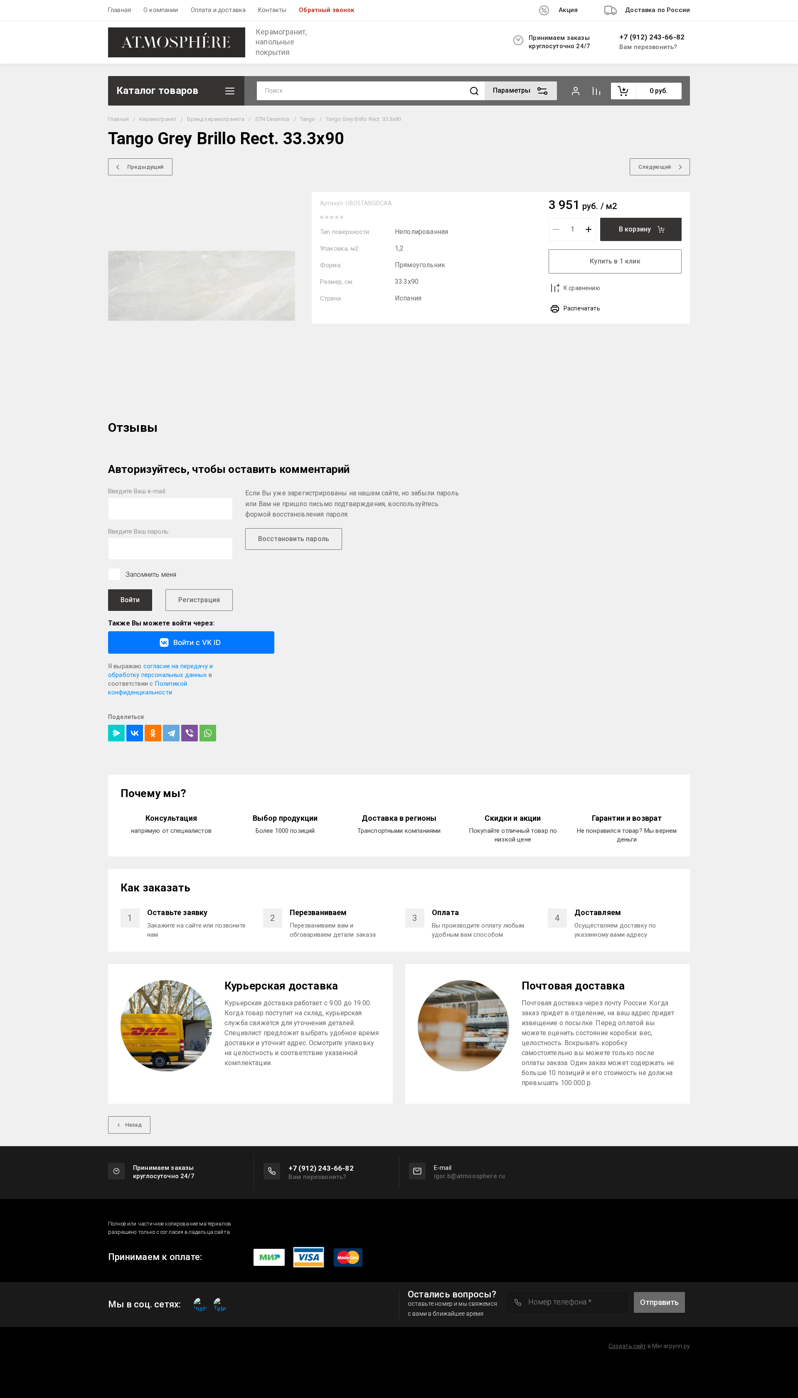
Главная (119, 10)
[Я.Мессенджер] (116, 733)
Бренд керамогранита (215, 119)
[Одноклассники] (153, 733)
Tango (307, 119)
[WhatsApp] (208, 733)
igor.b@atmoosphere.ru (469, 1176)
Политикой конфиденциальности (147, 688)
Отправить (659, 1302)
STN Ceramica (272, 119)
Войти (130, 600)
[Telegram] (171, 733)
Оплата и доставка (218, 10)
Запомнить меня (151, 574)
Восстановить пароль (293, 539)
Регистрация (199, 600)
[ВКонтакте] (134, 733)
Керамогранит (158, 119)
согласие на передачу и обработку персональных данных (160, 670)
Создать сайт (627, 1346)
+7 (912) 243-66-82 (652, 37)
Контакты (272, 10)
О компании (160, 10)
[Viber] (189, 733)
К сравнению (582, 288)
